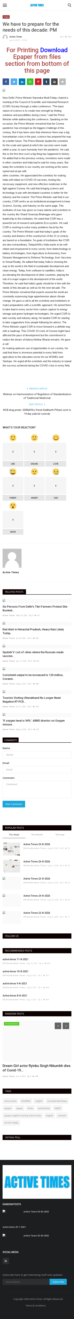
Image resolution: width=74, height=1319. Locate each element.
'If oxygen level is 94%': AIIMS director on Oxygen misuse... (34, 722)
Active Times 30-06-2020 (36, 1211)
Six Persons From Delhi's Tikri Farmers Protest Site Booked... (35, 608)
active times (10, 1101)
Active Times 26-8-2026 (36, 861)
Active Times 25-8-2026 (36, 844)
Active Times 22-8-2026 (36, 912)
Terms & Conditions (36, 1305)
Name (6, 748)
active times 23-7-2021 (14, 1227)
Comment (9, 777)
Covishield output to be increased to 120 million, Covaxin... (33, 676)
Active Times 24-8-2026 (36, 895)
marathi (62, 1115)
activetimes (44, 1108)
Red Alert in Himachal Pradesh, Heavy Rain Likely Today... (33, 631)
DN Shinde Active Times (34, 848)
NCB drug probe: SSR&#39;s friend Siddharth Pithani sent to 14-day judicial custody (37, 411)
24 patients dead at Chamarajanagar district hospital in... (37, 1068)
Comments (10, 740)
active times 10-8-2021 (15, 971)
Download (54, 50)
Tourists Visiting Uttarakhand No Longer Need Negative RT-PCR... (32, 699)
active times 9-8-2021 (15, 983)
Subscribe (58, 1281)
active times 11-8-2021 (15, 959)
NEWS (58, 1108)
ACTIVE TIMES (11, 1122)
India (6, 17)
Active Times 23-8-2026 (36, 878)
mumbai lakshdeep (57, 1101)
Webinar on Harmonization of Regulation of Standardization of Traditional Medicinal (37, 396)
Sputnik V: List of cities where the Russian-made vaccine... (33, 654)
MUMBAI (25, 1101)
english (39, 1101)
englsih (49, 1115)
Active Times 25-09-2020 (36, 1235)
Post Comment (14, 804)
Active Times (15, 36)
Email (6, 763)
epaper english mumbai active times (22, 1115)
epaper (8, 1108)
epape (19, 1108)
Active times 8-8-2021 (15, 995)
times (30, 1108)
